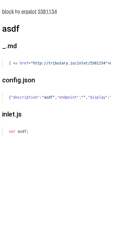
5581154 (47, 11)
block (8, 11)
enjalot (28, 11)
